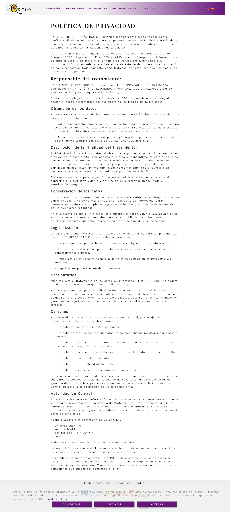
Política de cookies (53, 499)
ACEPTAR (156, 504)
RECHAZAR (114, 504)
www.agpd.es (64, 436)
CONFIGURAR (71, 504)
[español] (212, 8)
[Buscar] (208, 9)
